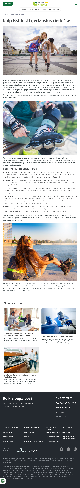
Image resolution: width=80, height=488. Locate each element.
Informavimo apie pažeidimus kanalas (68, 437)
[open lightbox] (40, 50)
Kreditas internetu (30, 433)
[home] (40, 4)
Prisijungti (7, 4)
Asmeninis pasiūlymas (31, 427)
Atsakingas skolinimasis (10, 427)
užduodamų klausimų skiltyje (13, 406)
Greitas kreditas (67, 433)
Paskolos (23, 9)
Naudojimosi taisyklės (53, 433)
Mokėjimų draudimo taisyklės (33, 442)
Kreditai (27, 436)
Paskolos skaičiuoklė (52, 436)
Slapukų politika (8, 436)
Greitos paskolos (67, 427)
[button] (76, 4)
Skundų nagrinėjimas (52, 442)
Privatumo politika (9, 433)
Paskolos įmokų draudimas (51, 9)
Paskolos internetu (9, 442)
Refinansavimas (34, 9)
